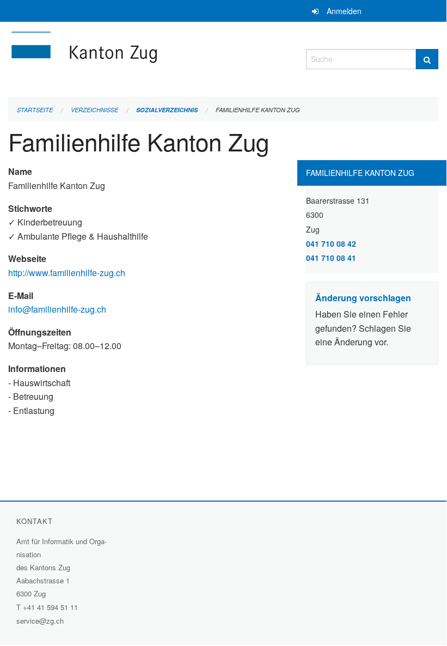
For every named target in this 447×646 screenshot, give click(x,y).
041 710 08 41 (331, 257)
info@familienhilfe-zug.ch (57, 309)
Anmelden (344, 10)
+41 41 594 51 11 (50, 607)
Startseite (35, 110)
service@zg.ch (40, 620)
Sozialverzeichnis (167, 110)
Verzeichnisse (94, 110)
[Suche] (427, 59)
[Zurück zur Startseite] (149, 57)
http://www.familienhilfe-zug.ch (68, 272)
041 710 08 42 (331, 243)
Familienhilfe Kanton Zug (258, 110)
